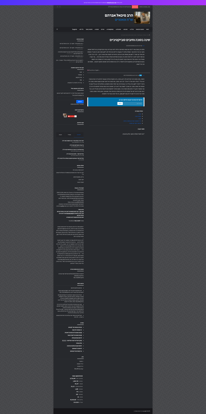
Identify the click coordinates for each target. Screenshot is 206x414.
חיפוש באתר (89, 29)
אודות (102, 29)
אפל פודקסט (79, 77)
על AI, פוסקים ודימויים (78, 177)
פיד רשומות (80, 364)
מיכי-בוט (82, 211)
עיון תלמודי (139, 35)
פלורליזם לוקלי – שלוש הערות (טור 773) (121, 7)
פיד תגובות (80, 366)
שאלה (144, 35)
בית (148, 35)
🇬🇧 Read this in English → (93, 70)
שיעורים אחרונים (80, 39)
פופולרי (69, 134)
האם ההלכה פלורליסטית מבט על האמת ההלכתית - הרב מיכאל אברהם (70, 52)
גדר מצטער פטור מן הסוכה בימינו (132, 121)
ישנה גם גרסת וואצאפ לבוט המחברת (75, 217)
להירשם (80, 101)
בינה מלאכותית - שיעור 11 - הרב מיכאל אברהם (71, 43)
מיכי (143, 75)
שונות (97, 29)
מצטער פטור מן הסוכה (135, 123)
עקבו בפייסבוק (80, 122)
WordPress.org (78, 369)
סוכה (139, 114)
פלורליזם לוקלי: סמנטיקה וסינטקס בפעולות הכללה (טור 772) (71, 158)
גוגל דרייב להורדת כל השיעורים (75, 83)
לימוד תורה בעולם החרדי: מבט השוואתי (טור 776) (73, 140)
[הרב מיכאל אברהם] (126, 18)
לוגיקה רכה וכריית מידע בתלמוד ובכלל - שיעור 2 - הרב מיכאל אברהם (69, 61)
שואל (143, 45)
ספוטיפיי (80, 75)
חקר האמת (81, 179)
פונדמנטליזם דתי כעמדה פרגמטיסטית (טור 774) (73, 149)
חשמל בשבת (80, 182)
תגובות (60, 134)
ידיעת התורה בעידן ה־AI (78, 170)
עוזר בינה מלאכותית (111, 2)
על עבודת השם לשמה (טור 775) (77, 145)
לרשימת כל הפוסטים (77, 348)
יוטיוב (81, 72)
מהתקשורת (110, 29)
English (74, 29)
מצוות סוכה (138, 116)
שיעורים (119, 29)
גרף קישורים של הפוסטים (76, 351)
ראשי (147, 29)
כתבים (126, 29)
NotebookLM (70, 213)
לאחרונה (79, 134)
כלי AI (81, 29)
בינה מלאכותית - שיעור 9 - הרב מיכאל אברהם (71, 56)
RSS (81, 80)
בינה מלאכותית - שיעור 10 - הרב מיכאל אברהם (71, 48)
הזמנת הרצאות (140, 29)
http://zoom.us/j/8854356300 (76, 202)
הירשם (120, 103)
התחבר (81, 361)
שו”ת (132, 29)
